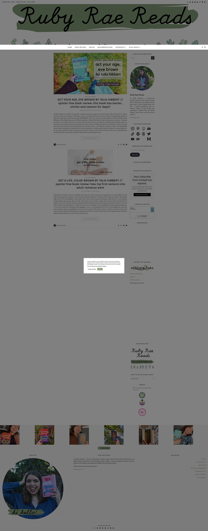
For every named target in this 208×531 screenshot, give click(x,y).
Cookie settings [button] (92, 269)
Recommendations (105, 47)
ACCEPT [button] (100, 269)
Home (70, 47)
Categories (120, 47)
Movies (92, 47)
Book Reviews (80, 47)
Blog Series (134, 47)
